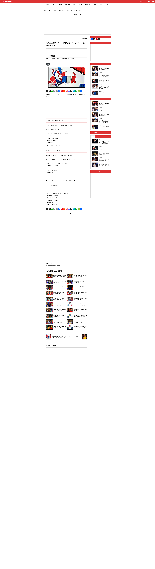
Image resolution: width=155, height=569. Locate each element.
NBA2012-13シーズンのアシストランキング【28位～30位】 (59, 293)
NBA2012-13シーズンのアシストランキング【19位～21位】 (59, 304)
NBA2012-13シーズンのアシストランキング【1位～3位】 (59, 282)
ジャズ (49, 265)
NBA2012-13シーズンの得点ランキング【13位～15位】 (59, 316)
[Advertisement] (77, 24)
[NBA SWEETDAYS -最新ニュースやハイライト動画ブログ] (7, 1)
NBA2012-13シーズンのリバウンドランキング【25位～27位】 (80, 276)
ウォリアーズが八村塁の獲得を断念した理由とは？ (104, 127)
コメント (48, 263)
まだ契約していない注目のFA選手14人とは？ (104, 81)
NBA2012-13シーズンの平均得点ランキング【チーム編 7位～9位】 (80, 316)
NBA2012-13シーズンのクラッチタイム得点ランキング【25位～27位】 (59, 276)
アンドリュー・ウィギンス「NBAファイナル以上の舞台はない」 (80, 321)
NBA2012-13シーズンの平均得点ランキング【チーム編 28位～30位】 (80, 304)
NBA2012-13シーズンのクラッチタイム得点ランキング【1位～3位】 (59, 287)
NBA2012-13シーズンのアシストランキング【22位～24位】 (59, 327)
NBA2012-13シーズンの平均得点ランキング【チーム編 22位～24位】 (80, 327)
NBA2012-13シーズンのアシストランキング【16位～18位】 (80, 299)
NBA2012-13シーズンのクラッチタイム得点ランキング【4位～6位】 (80, 287)
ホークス (58, 265)
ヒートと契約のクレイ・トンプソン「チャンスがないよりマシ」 (104, 165)
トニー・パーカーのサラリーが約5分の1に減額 (104, 154)
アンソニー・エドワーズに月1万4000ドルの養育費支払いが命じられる (104, 87)
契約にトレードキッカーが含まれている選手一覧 (104, 160)
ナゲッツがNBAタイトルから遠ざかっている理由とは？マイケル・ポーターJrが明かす (104, 142)
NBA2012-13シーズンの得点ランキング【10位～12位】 (80, 310)
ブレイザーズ (54, 265)
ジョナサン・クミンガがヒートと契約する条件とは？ (104, 148)
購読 (48, 64)
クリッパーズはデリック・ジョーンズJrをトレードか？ (104, 93)
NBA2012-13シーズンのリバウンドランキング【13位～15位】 (59, 310)
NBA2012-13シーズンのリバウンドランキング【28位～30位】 (59, 321)
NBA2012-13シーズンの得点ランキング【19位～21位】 (80, 282)
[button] (153, 1)
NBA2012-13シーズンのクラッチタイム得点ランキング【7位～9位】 (59, 299)
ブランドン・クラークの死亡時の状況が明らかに (104, 69)
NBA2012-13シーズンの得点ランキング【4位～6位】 (80, 293)
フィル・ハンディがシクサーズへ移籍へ (104, 109)
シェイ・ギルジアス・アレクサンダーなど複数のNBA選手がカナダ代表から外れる (104, 75)
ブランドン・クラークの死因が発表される (104, 104)
